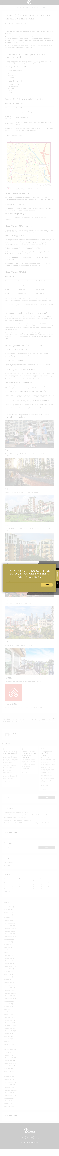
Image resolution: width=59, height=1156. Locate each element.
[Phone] (57, 586)
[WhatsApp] (57, 583)
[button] (56, 562)
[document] (29, 578)
